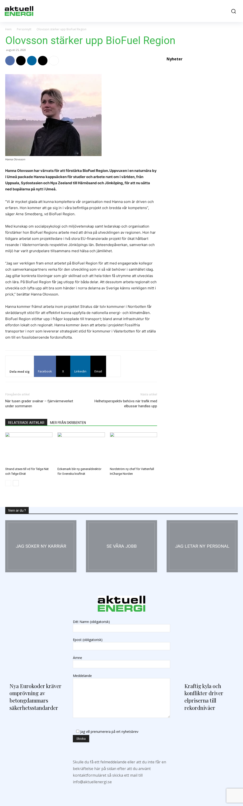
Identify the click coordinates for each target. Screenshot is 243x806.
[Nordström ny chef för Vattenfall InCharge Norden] (133, 448)
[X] (21, 60)
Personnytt (24, 29)
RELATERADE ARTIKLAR (26, 423)
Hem (8, 29)
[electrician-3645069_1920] (40, 546)
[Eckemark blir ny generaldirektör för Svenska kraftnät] (81, 448)
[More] (54, 60)
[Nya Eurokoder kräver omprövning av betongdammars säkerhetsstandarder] (34, 643)
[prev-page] (8, 483)
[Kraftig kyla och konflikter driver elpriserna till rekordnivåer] (209, 643)
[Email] (42, 60)
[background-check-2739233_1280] (202, 546)
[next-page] (16, 483)
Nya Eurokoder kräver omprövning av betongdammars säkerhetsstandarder (35, 696)
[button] (232, 11)
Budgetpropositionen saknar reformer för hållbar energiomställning (194, 397)
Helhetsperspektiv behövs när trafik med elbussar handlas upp (125, 403)
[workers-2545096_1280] (121, 546)
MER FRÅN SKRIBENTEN (68, 423)
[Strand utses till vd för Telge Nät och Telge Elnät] (28, 448)
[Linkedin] (32, 60)
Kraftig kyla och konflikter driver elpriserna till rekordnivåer (203, 696)
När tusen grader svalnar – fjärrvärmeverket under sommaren (39, 403)
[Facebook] (10, 60)
